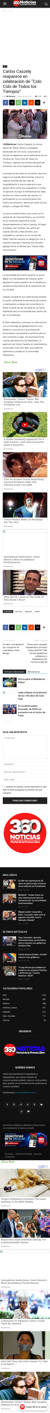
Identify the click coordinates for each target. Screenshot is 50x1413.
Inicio (5, 10)
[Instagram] (14, 1104)
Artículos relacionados (14, 672)
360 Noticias (10, 96)
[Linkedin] (25, 102)
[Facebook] (5, 102)
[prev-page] (4, 722)
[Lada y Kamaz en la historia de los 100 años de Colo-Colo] (10, 696)
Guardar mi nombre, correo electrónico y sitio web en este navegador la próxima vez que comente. (25, 789)
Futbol (37, 611)
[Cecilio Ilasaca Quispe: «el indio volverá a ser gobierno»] (9, 958)
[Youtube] (28, 1111)
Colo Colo (18, 611)
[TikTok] (27, 1104)
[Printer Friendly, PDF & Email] (10, 364)
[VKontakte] (41, 1104)
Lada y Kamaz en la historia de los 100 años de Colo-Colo (32, 695)
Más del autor (34, 672)
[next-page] (9, 722)
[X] (12, 102)
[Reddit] (21, 1104)
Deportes (28, 611)
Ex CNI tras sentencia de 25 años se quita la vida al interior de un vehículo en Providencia (32, 883)
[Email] (37, 102)
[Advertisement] (25, 39)
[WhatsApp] (18, 102)
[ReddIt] (31, 102)
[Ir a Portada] (25, 1050)
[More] (44, 102)
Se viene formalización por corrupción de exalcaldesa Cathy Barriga (13, 649)
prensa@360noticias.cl (25, 1092)
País (11, 10)
